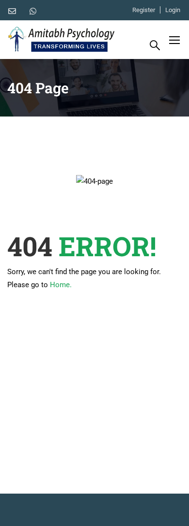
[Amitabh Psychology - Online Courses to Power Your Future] (61, 40)
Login (172, 10)
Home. (61, 284)
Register (143, 10)
